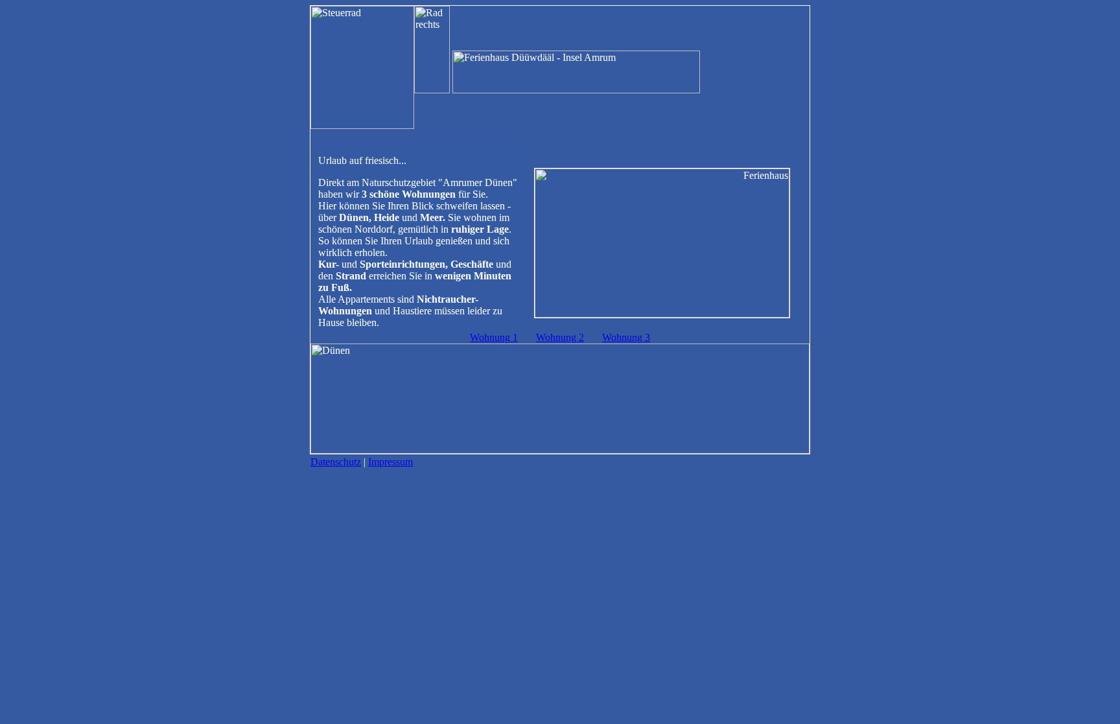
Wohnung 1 (494, 337)
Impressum (390, 461)
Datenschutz (335, 461)
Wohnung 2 (560, 337)
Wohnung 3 (626, 337)
